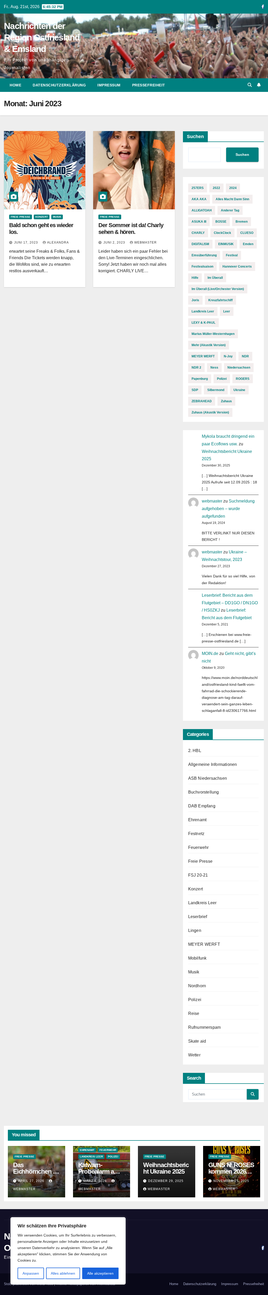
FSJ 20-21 (198, 875)
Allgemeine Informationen (212, 764)
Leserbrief (197, 916)
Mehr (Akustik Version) (209, 345)
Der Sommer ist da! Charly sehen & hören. (130, 228)
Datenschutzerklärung (59, 85)
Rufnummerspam (204, 1027)
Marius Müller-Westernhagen (213, 334)
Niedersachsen (238, 367)
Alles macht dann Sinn (232, 199)
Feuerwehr (198, 847)
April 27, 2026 (31, 1181)
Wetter (194, 1055)
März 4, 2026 (95, 1181)
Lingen (194, 930)
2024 (233, 188)
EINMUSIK (226, 244)
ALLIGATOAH (202, 210)
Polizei (222, 379)
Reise (193, 1013)
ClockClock (222, 233)
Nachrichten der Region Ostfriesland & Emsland (42, 37)
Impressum (109, 85)
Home (15, 85)
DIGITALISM (200, 244)
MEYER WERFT (203, 356)
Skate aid (197, 1041)
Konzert (41, 216)
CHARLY (198, 233)
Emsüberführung (204, 255)
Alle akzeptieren (100, 1273)
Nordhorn (197, 986)
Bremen (242, 221)
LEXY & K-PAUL (203, 322)
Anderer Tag (230, 210)
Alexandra (58, 242)
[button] (250, 85)
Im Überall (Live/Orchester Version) (218, 289)
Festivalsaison (202, 266)
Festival (232, 255)
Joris (195, 300)
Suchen (195, 136)
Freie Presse (20, 216)
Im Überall (215, 278)
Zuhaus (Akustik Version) (210, 412)
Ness (214, 367)
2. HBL (194, 750)
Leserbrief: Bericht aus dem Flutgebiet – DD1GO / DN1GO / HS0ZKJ (230, 603)
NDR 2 (196, 367)
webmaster (145, 242)
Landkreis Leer (203, 311)
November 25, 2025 (231, 1181)
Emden (248, 244)
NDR (245, 356)
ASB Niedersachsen (207, 778)
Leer (226, 311)
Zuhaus (226, 401)
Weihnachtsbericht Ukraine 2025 (166, 1168)
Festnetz (196, 833)
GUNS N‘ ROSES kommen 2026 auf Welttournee (231, 1171)
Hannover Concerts (237, 266)
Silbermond (215, 390)
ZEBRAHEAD (202, 401)
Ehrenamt (197, 820)
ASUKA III (199, 221)
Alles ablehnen (63, 1273)
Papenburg (200, 379)
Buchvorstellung (203, 792)
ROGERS (242, 379)
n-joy (228, 356)
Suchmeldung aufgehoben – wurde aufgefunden (228, 508)
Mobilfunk (197, 958)
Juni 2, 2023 (114, 242)
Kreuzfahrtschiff (220, 300)
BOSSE (220, 221)
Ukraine (239, 390)
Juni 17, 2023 (26, 242)
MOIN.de (210, 653)
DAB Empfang (201, 806)
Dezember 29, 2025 (165, 1181)
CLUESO (246, 233)
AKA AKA (199, 199)
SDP (195, 390)
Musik (57, 216)
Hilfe (195, 278)
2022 (216, 188)
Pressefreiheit (148, 85)
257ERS (198, 188)
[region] (68, 1251)
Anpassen (31, 1273)
